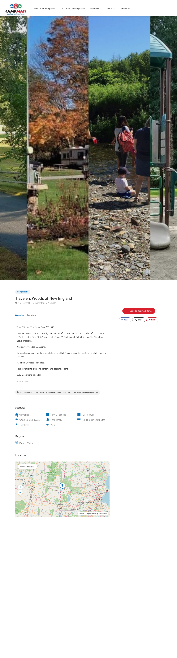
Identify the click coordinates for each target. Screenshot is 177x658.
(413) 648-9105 (25, 392)
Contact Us (125, 8)
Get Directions (29, 467)
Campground (22, 292)
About (109, 8)
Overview (19, 315)
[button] (20, 487)
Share (125, 320)
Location (31, 315)
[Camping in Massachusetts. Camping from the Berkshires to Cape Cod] (16, 9)
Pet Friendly (56, 420)
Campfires (24, 415)
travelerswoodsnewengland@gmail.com (54, 392)
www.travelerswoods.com (87, 392)
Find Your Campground (44, 8)
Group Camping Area (29, 420)
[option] (119, 148)
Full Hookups (88, 415)
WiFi (52, 425)
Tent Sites (24, 425)
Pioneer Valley (26, 443)
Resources (94, 8)
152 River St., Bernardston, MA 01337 (37, 303)
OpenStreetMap (92, 514)
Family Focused (58, 415)
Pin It (153, 320)
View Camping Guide (75, 8)
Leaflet (82, 514)
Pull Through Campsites (93, 420)
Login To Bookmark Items (141, 311)
